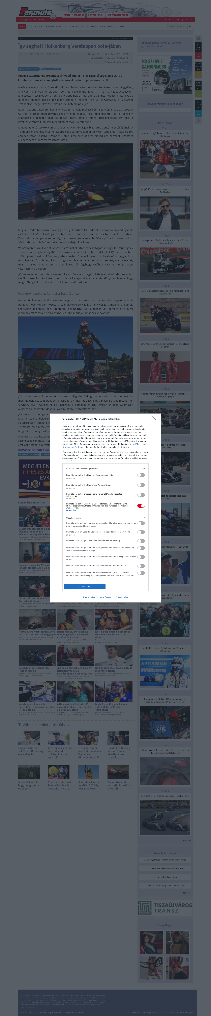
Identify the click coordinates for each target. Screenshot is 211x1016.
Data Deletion (89, 597)
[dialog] (105, 508)
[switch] (141, 475)
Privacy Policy (122, 597)
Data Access (105, 597)
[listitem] (105, 468)
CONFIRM (85, 587)
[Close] (155, 419)
